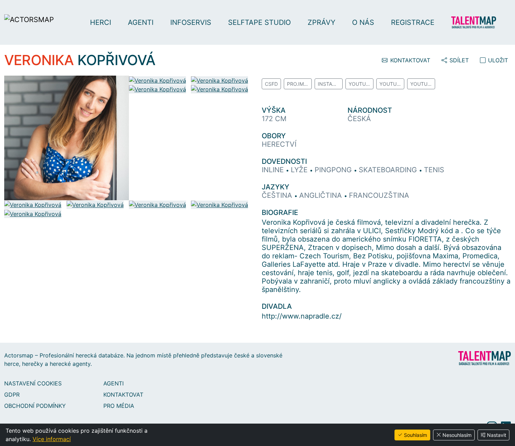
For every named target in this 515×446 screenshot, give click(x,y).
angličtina (321, 195)
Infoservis (190, 22)
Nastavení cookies (33, 383)
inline (274, 170)
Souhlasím (415, 435)
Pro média (118, 405)
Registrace (412, 22)
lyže (300, 170)
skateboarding (389, 170)
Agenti (140, 22)
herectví (279, 144)
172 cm (274, 118)
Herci (100, 22)
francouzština (379, 195)
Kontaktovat (123, 394)
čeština (278, 195)
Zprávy (321, 22)
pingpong (334, 170)
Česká (359, 118)
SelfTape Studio (259, 22)
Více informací (52, 438)
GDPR (12, 394)
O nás (363, 22)
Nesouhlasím (457, 435)
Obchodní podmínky (35, 405)
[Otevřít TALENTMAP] (477, 22)
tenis (434, 170)
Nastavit (496, 435)
